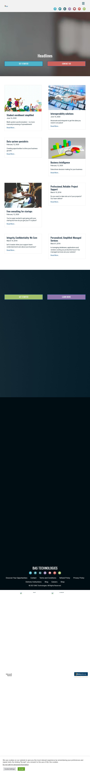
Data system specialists (17, 141)
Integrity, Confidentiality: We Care (22, 237)
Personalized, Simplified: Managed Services (66, 239)
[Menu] (83, 3)
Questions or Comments (23, 344)
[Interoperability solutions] (67, 97)
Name (17, 323)
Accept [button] (21, 769)
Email (17, 335)
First (15, 330)
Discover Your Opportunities (16, 578)
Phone (47, 335)
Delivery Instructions (33, 582)
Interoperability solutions (62, 113)
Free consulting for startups (19, 211)
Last (46, 330)
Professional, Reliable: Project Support (64, 188)
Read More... (11, 128)
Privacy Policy (78, 578)
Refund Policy (64, 578)
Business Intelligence (60, 162)
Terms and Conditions (48, 578)
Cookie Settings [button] (10, 769)
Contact (33, 578)
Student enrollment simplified (20, 115)
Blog (46, 582)
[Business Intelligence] (67, 148)
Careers (54, 582)
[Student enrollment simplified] (23, 98)
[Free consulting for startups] (23, 195)
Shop (63, 582)
